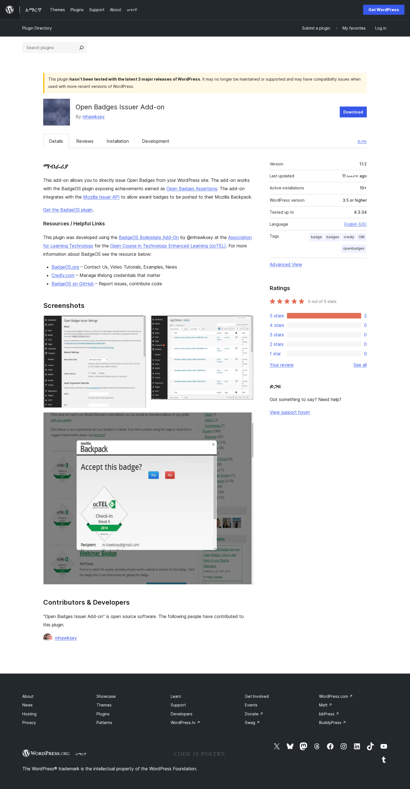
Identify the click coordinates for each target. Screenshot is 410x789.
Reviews (84, 141)
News (27, 705)
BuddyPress (332, 722)
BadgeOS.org (65, 267)
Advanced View (286, 264)
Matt (325, 705)
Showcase (106, 696)
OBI (362, 237)
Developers (181, 713)
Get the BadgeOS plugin (68, 210)
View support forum (290, 412)
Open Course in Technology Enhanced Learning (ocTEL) (168, 245)
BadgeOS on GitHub (73, 283)
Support (178, 705)
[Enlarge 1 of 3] (138, 323)
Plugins (103, 713)
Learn (176, 696)
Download (353, 112)
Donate (254, 713)
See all (360, 365)
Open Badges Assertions (192, 188)
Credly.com (63, 275)
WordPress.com (336, 696)
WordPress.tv (185, 722)
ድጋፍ (362, 141)
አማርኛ (81, 754)
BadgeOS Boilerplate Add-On (149, 237)
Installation (118, 141)
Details (56, 141)
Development (155, 141)
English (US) (355, 224)
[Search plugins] (81, 47)
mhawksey (94, 116)
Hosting (29, 713)
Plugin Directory (37, 28)
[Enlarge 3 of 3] (246, 420)
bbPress (329, 713)
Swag (252, 722)
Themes (104, 705)
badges (332, 237)
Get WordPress (383, 9)
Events (251, 705)
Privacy (29, 722)
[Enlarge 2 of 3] (246, 323)
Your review (282, 365)
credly (349, 237)
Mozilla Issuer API (101, 197)
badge (316, 237)
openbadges (354, 248)
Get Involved (257, 696)
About (27, 696)
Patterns (104, 722)
